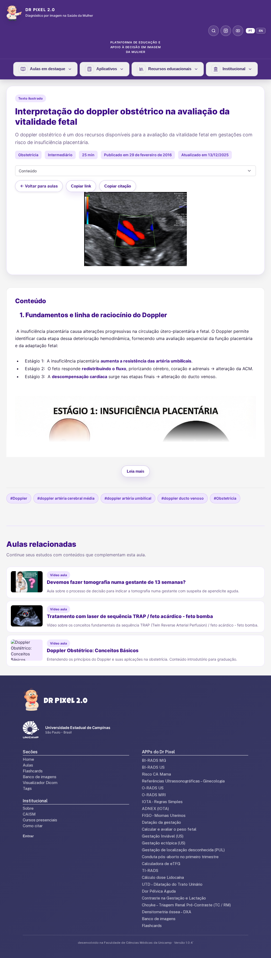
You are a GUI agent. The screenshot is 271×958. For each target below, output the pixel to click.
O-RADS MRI (154, 795)
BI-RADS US (153, 767)
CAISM (29, 814)
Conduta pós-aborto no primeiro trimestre (180, 856)
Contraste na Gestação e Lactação (174, 898)
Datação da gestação (161, 822)
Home (28, 759)
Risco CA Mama (156, 774)
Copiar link (81, 186)
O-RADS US (153, 788)
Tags (27, 788)
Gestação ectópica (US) (163, 843)
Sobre (28, 808)
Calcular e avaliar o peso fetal (169, 829)
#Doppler (18, 498)
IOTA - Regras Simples (162, 801)
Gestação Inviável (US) (162, 836)
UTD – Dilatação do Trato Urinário (172, 884)
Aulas (28, 765)
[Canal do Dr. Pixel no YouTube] (238, 30)
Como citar (33, 825)
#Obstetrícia (225, 498)
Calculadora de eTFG (161, 863)
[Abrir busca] (213, 30)
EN (261, 30)
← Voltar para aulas (39, 186)
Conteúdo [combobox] (28, 171)
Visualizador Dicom (40, 782)
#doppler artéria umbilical (128, 498)
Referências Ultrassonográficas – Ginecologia (183, 781)
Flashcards (33, 771)
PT (250, 30)
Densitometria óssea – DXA (166, 912)
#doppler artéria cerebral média (65, 498)
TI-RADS (150, 870)
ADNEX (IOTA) (155, 808)
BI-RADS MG (154, 760)
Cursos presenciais (40, 820)
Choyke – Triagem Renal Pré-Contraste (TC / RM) (186, 905)
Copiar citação (117, 186)
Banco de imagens (39, 777)
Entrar (28, 836)
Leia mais (135, 471)
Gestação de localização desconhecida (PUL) (183, 850)
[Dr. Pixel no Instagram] (225, 30)
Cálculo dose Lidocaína (163, 877)
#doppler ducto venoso (182, 498)
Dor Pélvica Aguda (159, 891)
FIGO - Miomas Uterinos (164, 815)
